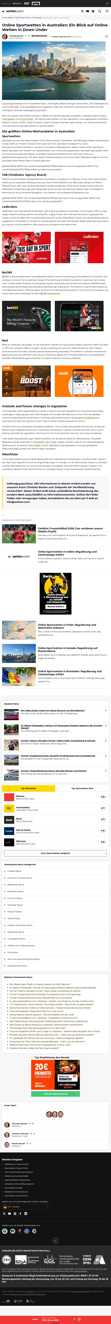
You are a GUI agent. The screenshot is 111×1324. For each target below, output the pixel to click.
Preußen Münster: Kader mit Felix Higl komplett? (34, 1048)
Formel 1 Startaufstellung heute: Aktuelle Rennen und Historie (53, 771)
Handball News (15, 905)
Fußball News (14, 871)
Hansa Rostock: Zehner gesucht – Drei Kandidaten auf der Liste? (41, 1014)
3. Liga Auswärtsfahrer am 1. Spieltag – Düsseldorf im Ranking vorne (43, 1018)
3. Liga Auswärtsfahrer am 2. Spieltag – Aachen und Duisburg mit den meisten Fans (51, 1001)
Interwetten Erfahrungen (27, 810)
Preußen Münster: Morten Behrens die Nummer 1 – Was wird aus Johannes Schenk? (51, 1034)
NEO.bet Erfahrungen (26, 844)
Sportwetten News (23, 18)
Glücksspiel (36, 18)
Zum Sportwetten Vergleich (55, 853)
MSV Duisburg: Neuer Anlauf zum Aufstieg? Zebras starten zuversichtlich (46, 1024)
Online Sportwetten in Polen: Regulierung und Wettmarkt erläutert (67, 626)
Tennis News (13, 918)
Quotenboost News (17, 965)
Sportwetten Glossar (13, 1188)
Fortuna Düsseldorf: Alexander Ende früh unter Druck (36, 1011)
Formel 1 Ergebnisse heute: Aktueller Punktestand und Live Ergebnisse (58, 756)
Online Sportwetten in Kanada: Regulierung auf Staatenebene (67, 650)
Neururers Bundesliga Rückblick (23, 959)
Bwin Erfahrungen (24, 821)
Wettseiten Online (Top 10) (16, 1192)
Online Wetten (8, 18)
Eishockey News (15, 891)
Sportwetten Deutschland (16, 1196)
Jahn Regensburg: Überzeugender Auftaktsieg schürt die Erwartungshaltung (48, 1021)
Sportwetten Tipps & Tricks (16, 1168)
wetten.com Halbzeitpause (21, 945)
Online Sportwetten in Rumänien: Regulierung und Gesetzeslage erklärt (70, 673)
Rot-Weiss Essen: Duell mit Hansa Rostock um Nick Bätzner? (53, 710)
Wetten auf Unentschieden (17, 1176)
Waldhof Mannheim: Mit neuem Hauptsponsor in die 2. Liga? (40, 1044)
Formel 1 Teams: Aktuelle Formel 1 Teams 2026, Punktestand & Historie (58, 740)
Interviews (12, 952)
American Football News (19, 878)
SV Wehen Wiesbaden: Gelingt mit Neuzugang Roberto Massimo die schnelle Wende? (61, 726)
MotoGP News (14, 911)
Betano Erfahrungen (25, 799)
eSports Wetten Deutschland (17, 1180)
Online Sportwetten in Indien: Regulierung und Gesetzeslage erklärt (67, 553)
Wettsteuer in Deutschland (17, 1164)
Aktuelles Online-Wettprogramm (19, 1184)
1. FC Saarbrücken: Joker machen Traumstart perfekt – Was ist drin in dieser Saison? (51, 1004)
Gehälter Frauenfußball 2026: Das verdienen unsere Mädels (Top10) (70, 530)
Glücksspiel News (16, 938)
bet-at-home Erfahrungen (27, 832)
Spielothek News (15, 932)
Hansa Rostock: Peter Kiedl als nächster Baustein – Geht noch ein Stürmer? (47, 1041)
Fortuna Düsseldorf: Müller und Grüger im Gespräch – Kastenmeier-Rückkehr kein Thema (54, 1031)
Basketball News (15, 884)
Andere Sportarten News (19, 925)
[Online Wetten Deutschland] (12, 11)
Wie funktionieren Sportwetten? (19, 1172)
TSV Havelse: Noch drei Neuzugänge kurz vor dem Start (37, 1028)
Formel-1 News (14, 898)
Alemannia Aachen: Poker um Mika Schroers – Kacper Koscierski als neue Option (50, 1007)
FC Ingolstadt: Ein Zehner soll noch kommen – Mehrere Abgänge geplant (46, 1038)
